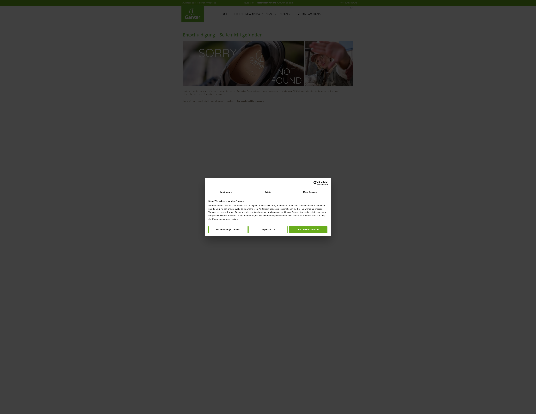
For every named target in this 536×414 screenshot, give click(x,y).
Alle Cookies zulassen (308, 229)
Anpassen (266, 229)
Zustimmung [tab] (226, 192)
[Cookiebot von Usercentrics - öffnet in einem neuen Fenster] (315, 183)
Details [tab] (268, 192)
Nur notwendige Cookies (228, 229)
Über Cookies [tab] (310, 192)
